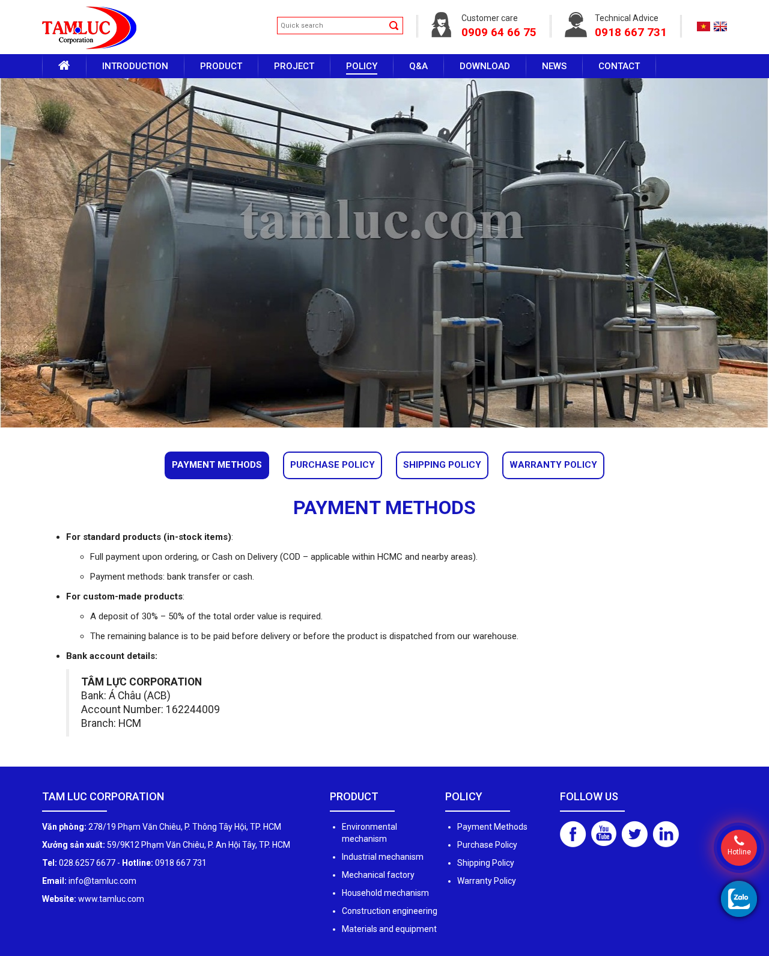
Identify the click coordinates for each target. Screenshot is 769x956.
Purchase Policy (332, 464)
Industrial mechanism (383, 857)
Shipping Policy (442, 464)
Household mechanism (385, 893)
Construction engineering (389, 911)
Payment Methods (217, 464)
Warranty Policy (553, 464)
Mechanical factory (378, 875)
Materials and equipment (389, 929)
